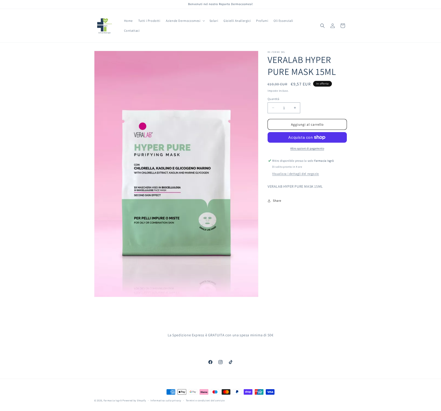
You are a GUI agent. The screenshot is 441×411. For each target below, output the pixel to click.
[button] (185, 21)
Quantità (273, 99)
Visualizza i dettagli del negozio (295, 174)
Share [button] (277, 200)
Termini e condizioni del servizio (205, 400)
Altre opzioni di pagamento (307, 148)
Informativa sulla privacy (165, 400)
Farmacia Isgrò (113, 400)
